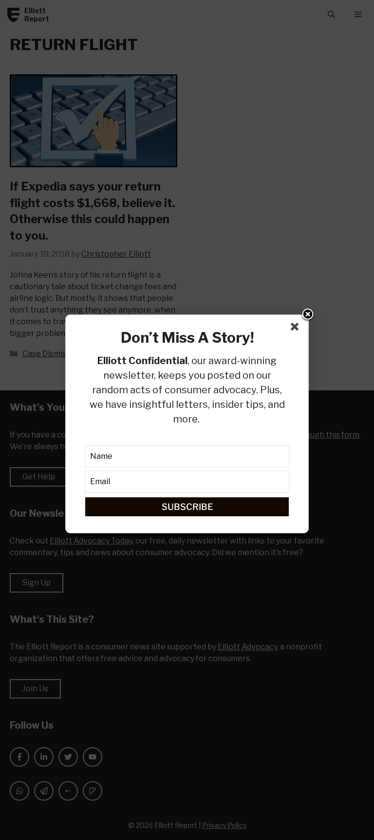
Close (307, 315)
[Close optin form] (296, 328)
